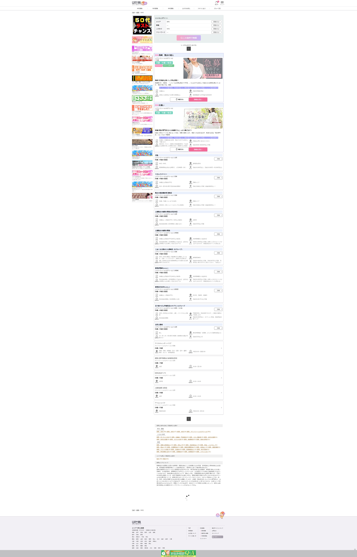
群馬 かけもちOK (175, 439)
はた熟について (192, 533)
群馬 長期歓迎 (177, 451)
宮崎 (155, 548)
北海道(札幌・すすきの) (138, 530)
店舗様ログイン (218, 537)
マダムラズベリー (161, 174)
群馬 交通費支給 (172, 447)
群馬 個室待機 (213, 447)
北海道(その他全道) (151, 530)
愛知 (133, 539)
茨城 (164, 459)
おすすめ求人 (186, 8)
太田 (176, 157)
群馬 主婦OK (175, 449)
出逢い (161, 105)
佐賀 (137, 548)
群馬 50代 (170, 431)
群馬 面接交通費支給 (187, 447)
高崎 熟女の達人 (166, 55)
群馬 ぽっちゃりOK (163, 437)
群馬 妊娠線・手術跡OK (179, 437)
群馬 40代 (160, 431)
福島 (154, 532)
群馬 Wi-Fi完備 (202, 449)
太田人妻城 (159, 324)
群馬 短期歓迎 (189, 451)
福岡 (133, 548)
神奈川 (138, 537)
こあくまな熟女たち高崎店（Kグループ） (169, 249)
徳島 (133, 545)
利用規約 (190, 530)
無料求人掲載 (204, 533)
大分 (151, 548)
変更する (216, 21)
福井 (162, 539)
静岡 (137, 539)
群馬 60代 (180, 431)
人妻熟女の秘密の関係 (162, 230)
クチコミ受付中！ (168, 65)
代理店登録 (204, 536)
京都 (141, 541)
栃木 (158, 459)
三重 (171, 539)
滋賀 (150, 541)
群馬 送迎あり (201, 447)
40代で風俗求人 (177, 475)
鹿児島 (146, 548)
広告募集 (202, 528)
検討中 (217, 3)
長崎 (141, 548)
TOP (133, 12)
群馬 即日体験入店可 (163, 451)
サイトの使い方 (192, 536)
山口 (137, 543)
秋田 (146, 532)
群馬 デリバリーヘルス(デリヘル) (197, 431)
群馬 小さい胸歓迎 (195, 437)
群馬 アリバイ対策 (162, 449)
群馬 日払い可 (178, 445)
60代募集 (170, 8)
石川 (158, 539)
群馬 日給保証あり (192, 445)
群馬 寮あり (160, 447)
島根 (146, 543)
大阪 (133, 541)
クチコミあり (202, 8)
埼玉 (147, 537)
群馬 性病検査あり (188, 449)
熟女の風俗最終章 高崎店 (163, 193)
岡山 (150, 543)
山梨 (141, 539)
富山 (154, 539)
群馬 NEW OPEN (202, 439)
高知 (146, 545)
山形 (150, 532)
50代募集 (155, 8)
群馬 (137, 12)
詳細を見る (197, 99)
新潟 (146, 539)
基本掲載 (203, 530)
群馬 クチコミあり (202, 451)
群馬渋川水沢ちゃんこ (162, 287)
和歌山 (154, 541)
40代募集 (139, 8)
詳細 (218, 159)
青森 (133, 532)
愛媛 (141, 545)
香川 (137, 545)
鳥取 (141, 543)
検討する (180, 99)
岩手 (137, 532)
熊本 (159, 548)
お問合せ (214, 530)
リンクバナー (203, 538)
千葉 (142, 537)
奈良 (146, 541)
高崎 (157, 60)
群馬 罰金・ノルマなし (207, 445)
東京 (133, 537)
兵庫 (137, 541)
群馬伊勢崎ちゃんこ (162, 268)
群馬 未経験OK (189, 439)
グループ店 (217, 8)
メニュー (221, 3)
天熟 (156, 155)
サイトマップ (215, 533)
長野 (150, 539)
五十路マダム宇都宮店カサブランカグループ (170, 306)
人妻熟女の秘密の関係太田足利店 (166, 212)
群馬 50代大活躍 (162, 439)
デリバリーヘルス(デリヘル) (164, 58)
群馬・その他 (178, 308)
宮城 (141, 532)
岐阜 (166, 539)
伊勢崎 (176, 233)
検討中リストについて (217, 528)
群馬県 (176, 289)
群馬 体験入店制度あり (164, 445)
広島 (133, 543)
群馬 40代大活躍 (209, 437)
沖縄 (163, 548)
